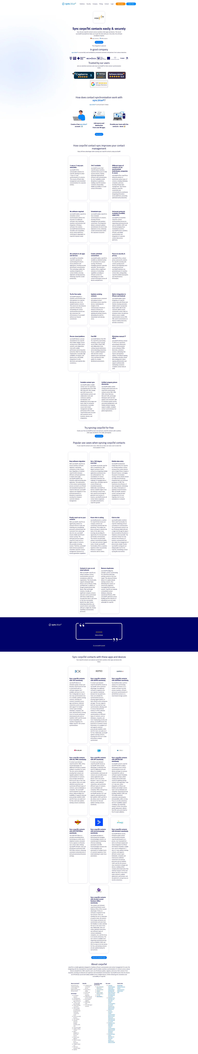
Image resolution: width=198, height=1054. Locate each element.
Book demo (120, 4)
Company (95, 4)
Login (112, 4)
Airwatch (98, 991)
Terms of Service (120, 989)
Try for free (131, 4)
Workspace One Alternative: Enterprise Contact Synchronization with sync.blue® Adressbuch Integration (111, 1027)
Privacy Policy (120, 991)
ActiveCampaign (100, 989)
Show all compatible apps (99, 957)
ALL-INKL (98, 995)
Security (89, 4)
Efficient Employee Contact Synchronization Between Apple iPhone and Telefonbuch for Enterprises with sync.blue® (111, 1016)
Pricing (101, 4)
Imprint (118, 988)
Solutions (82, 4)
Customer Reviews (121, 987)
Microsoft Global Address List (100, 987)
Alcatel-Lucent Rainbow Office (100, 993)
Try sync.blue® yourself (99, 645)
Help (118, 992)
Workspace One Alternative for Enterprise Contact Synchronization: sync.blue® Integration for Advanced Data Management (111, 1003)
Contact (107, 4)
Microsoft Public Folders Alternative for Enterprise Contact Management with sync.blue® (111, 1038)
